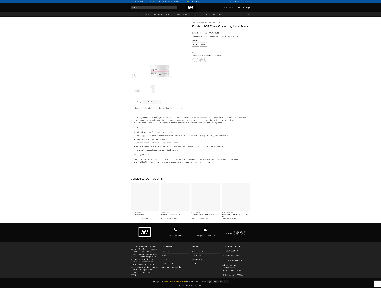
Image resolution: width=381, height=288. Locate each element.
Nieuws (165, 255)
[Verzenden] (175, 7)
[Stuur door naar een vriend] (201, 64)
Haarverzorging (157, 14)
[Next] (185, 49)
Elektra (177, 14)
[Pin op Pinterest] (204, 64)
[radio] (195, 44)
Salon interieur (216, 14)
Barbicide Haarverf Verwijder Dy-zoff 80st (235, 215)
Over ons (245, 14)
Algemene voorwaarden (172, 267)
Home (194, 22)
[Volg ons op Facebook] (243, 1)
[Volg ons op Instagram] (245, 1)
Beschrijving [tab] (137, 102)
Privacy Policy (167, 263)
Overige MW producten (207, 22)
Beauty (168, 14)
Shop (139, 14)
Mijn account (197, 251)
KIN (218, 22)
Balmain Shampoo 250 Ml (170, 215)
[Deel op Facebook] (194, 64)
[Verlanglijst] (239, 7)
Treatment (217, 60)
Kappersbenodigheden (191, 14)
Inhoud (194, 40)
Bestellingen (197, 255)
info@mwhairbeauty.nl (205, 236)
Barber (205, 14)
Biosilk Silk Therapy (138, 215)
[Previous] (134, 49)
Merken (146, 14)
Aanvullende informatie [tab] (152, 102)
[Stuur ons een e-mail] (247, 1)
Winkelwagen (198, 259)
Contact (165, 259)
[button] (235, 1)
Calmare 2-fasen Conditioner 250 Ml (204, 215)
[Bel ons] (249, 1)
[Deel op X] (197, 64)
